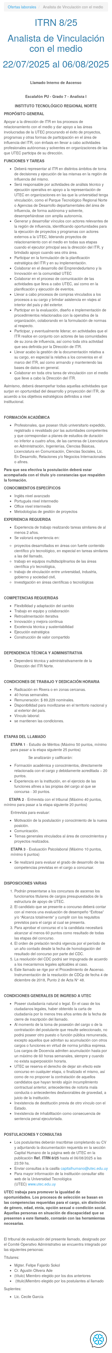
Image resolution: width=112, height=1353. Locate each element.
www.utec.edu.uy (42, 1184)
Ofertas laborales (22, 6)
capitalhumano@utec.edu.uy (84, 1168)
